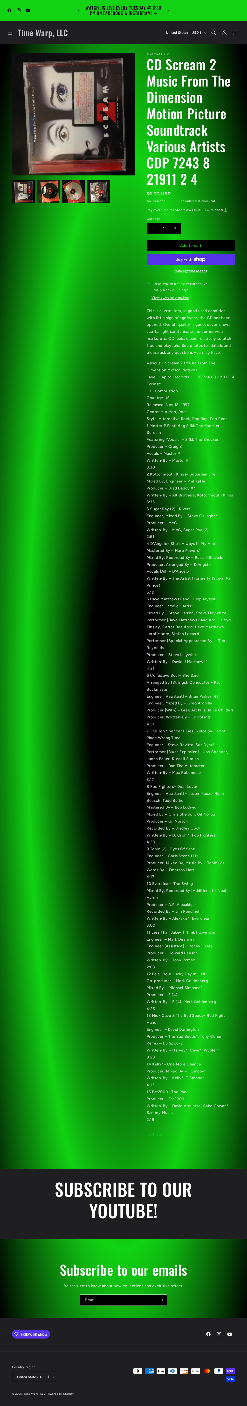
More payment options (191, 271)
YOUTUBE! (123, 1210)
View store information (170, 297)
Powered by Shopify (60, 1393)
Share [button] (157, 1134)
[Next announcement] (168, 10)
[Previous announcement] (79, 10)
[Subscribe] (161, 1300)
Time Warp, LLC (35, 1393)
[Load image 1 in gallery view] (23, 191)
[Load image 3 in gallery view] (73, 191)
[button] (10, 32)
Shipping (173, 201)
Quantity (153, 219)
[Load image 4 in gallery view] (98, 191)
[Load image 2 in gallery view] (48, 191)
